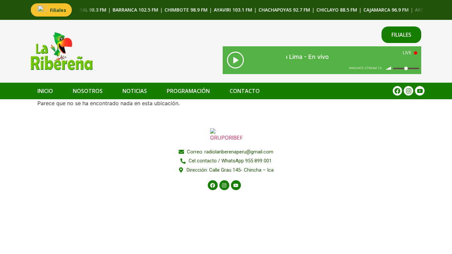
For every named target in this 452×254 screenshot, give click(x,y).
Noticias (134, 91)
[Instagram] (408, 91)
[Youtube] (420, 91)
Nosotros (88, 91)
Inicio (45, 91)
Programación (188, 91)
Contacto (245, 91)
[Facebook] (397, 91)
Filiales (58, 10)
